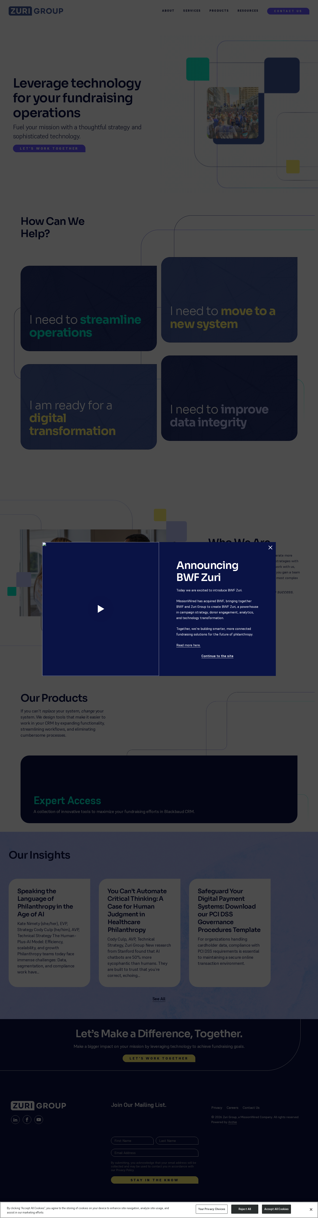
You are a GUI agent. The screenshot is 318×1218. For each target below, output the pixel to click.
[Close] (311, 1209)
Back (268, 538)
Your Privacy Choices (211, 1209)
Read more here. (188, 645)
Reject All (245, 1209)
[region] (159, 1210)
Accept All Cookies (276, 1209)
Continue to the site (217, 656)
